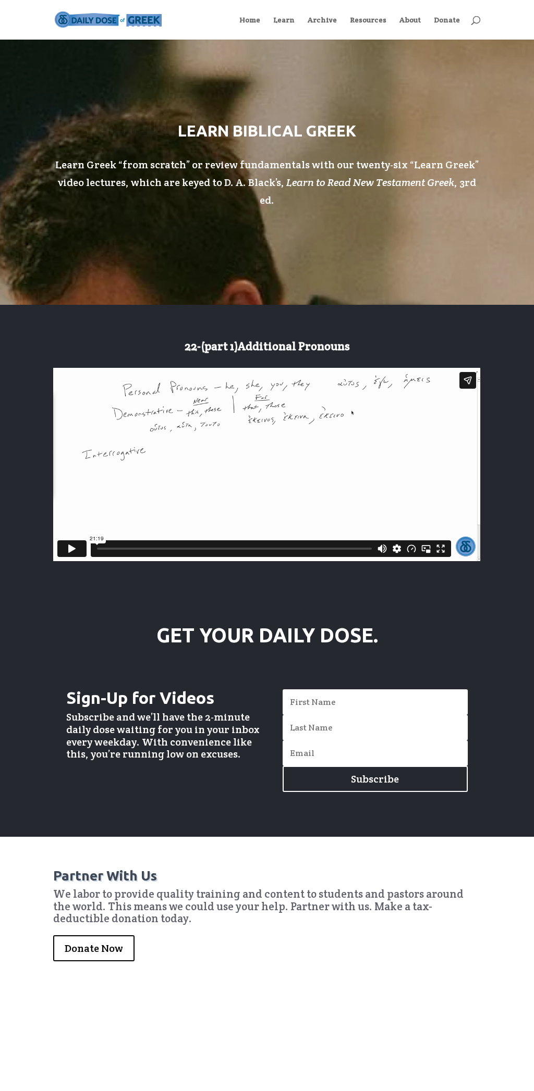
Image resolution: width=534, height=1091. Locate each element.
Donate (447, 20)
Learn (284, 20)
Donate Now (94, 948)
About (410, 20)
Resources (368, 20)
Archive (322, 20)
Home (249, 20)
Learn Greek (444, 164)
